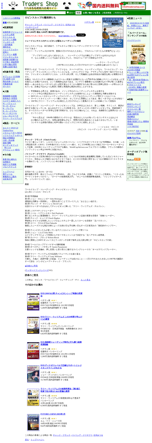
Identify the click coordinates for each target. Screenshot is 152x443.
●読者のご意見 (31, 266)
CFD (13, 79)
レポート (19, 135)
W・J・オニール (10, 113)
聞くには (7, 147)
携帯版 (2, 5)
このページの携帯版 (11, 18)
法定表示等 (7, 179)
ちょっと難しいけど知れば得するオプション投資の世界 (137, 74)
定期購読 (11, 138)
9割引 (17, 150)
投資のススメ (133, 119)
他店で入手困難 (9, 164)
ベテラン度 (89, 22)
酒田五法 (7, 47)
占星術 (10, 67)
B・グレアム (8, 108)
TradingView (8, 130)
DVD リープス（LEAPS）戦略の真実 (137, 86)
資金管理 (15, 62)
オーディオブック (10, 145)
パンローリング (31, 27)
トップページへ (37, 440)
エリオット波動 (9, 39)
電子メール (7, 174)
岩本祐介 (7, 98)
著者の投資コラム (135, 121)
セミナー (7, 128)
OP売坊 (14, 98)
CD (16, 128)
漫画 (5, 143)
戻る (27, 440)
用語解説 (131, 116)
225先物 (16, 76)
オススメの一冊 (134, 109)
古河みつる (70, 25)
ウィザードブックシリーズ (37, 270)
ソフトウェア (8, 135)
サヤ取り (7, 62)
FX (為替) (7, 79)
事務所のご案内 (9, 176)
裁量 (15, 54)
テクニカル (7, 37)
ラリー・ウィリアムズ (12, 118)
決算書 (12, 59)
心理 (5, 64)
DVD (13, 128)
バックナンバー (134, 40)
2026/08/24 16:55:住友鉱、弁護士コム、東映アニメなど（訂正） (138, 25)
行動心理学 (12, 64)
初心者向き (12, 159)
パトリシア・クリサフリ (53, 25)
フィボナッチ (8, 42)
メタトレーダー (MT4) (12, 133)
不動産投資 (7, 84)
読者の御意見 (133, 114)
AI (14, 37)
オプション (7, 76)
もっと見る (85, 280)
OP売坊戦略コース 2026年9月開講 (136, 68)
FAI (16, 59)
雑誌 (5, 138)
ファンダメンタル (10, 57)
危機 (5, 67)
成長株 (6, 59)
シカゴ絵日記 (133, 126)
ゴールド (15, 81)
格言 (15, 67)
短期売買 (7, 32)
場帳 (9, 143)
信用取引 (7, 162)
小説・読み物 (8, 140)
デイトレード (17, 32)
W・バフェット (9, 103)
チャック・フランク (33, 25)
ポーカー (7, 86)
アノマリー (7, 54)
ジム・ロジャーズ (10, 116)
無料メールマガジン (136, 111)
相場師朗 (7, 96)
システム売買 (8, 35)
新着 (5, 22)
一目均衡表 (7, 44)
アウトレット (8, 150)
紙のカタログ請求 (137, 132)
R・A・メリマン (10, 111)
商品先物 (7, 81)
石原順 (14, 96)
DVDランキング (134, 106)
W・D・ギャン (9, 106)
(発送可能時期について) (67, 36)
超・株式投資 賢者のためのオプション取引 (138, 81)
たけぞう (7, 101)
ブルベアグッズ (9, 167)
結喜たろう (16, 101)
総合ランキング (134, 104)
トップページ (8, 171)
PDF (137, 131)
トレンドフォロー (10, 49)
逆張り (6, 52)
